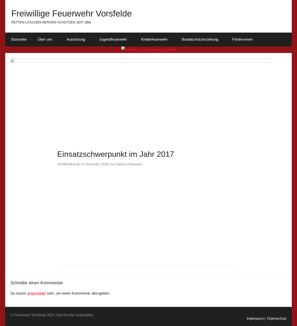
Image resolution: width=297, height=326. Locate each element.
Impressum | (256, 318)
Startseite (19, 39)
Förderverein (242, 39)
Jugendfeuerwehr (113, 39)
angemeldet (36, 293)
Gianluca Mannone (128, 164)
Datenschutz (276, 318)
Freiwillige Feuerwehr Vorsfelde (71, 13)
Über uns (45, 39)
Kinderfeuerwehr (154, 39)
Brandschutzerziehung (200, 39)
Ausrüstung (76, 39)
